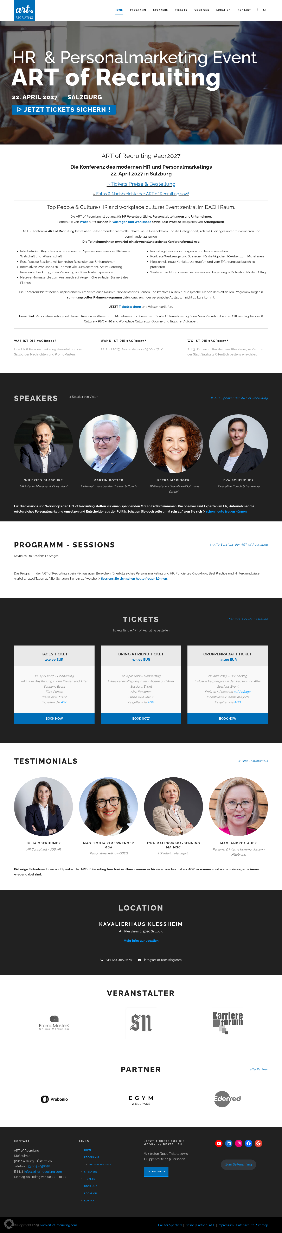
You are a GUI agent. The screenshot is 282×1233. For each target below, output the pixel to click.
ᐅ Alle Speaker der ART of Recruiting (239, 398)
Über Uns (201, 10)
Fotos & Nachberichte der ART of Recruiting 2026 (142, 193)
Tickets (181, 10)
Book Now (54, 718)
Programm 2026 (100, 1164)
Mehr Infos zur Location (141, 941)
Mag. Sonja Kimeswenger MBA (108, 845)
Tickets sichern (130, 307)
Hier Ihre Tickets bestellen (247, 619)
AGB (64, 702)
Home (119, 10)
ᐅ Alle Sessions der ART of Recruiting (239, 544)
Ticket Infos (156, 1171)
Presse (189, 1225)
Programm (138, 10)
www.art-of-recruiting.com (58, 1225)
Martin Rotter (108, 480)
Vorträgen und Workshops (131, 222)
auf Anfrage (242, 692)
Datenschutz (245, 1225)
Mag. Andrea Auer (238, 843)
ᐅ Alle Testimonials (253, 761)
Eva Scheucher (238, 480)
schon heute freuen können (226, 511)
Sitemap (262, 1225)
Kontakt (244, 10)
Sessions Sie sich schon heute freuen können (134, 578)
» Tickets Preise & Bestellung (141, 184)
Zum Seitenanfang (238, 1164)
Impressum (226, 1225)
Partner (201, 1225)
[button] (9, 1224)
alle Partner (259, 1069)
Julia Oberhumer (43, 843)
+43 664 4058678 (38, 1166)
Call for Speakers (170, 1225)
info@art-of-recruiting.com (43, 1172)
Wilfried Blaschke (43, 480)
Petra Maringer (173, 480)
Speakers (160, 10)
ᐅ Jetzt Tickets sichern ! (64, 109)
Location (223, 10)
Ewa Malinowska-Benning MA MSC (173, 845)
